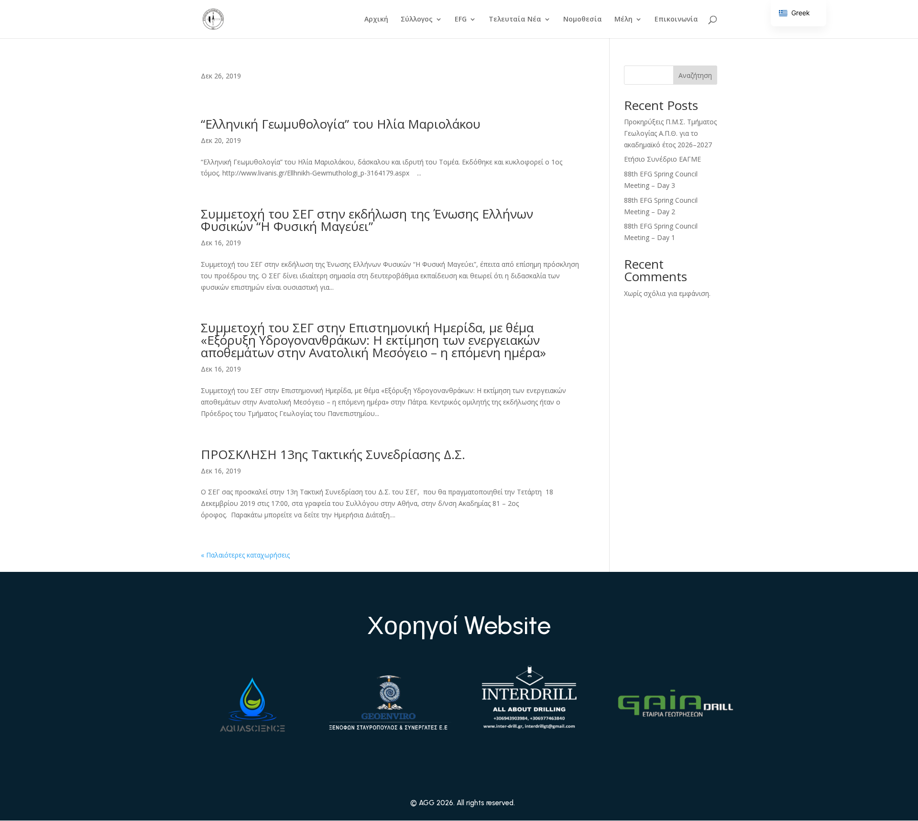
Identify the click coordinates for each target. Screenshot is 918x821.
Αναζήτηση (695, 75)
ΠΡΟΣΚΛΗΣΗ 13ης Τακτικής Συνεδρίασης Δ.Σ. (333, 454)
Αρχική (376, 19)
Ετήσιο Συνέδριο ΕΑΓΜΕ (662, 159)
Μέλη (623, 19)
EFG (461, 19)
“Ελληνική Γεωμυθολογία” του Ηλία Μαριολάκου (341, 123)
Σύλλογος (417, 19)
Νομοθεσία (582, 19)
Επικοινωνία (676, 19)
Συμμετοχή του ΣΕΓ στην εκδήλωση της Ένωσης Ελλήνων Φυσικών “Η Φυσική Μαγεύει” (367, 220)
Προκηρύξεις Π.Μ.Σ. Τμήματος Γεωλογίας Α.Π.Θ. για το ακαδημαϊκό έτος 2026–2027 (670, 133)
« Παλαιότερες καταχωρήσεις (245, 554)
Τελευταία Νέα (515, 19)
